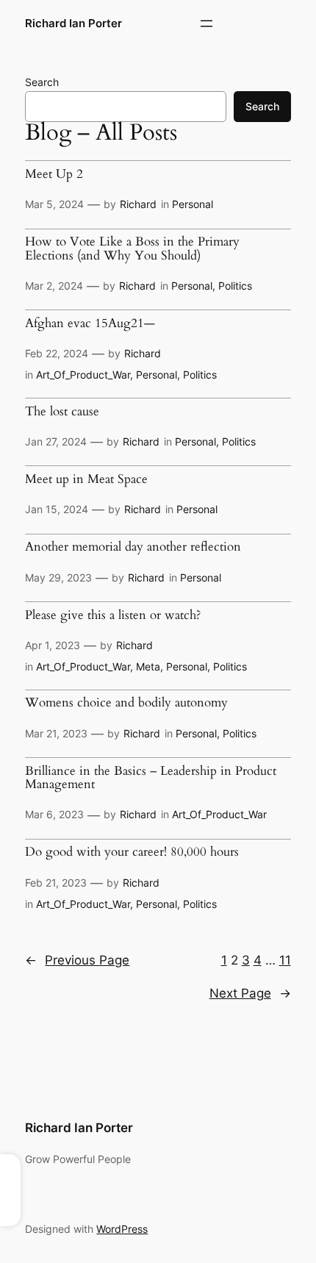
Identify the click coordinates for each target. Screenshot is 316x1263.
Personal (192, 204)
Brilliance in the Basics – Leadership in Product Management (150, 778)
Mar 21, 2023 (56, 733)
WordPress (122, 1229)
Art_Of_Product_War (83, 374)
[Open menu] (206, 23)
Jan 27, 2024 (56, 441)
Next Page (250, 993)
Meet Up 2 (54, 174)
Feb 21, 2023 (56, 882)
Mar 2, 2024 (54, 285)
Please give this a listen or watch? (113, 615)
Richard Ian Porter (73, 23)
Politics (235, 285)
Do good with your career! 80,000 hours (132, 852)
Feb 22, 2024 (56, 353)
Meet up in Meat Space (86, 479)
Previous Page (77, 960)
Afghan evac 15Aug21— (90, 323)
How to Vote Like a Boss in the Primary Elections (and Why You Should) (132, 248)
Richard (138, 204)
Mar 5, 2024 (54, 204)
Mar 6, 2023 (54, 814)
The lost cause (62, 411)
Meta (148, 666)
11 (285, 960)
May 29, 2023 (58, 577)
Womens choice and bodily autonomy (126, 702)
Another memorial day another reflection (133, 547)
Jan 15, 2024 (56, 509)
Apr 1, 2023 (52, 645)
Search (42, 82)
